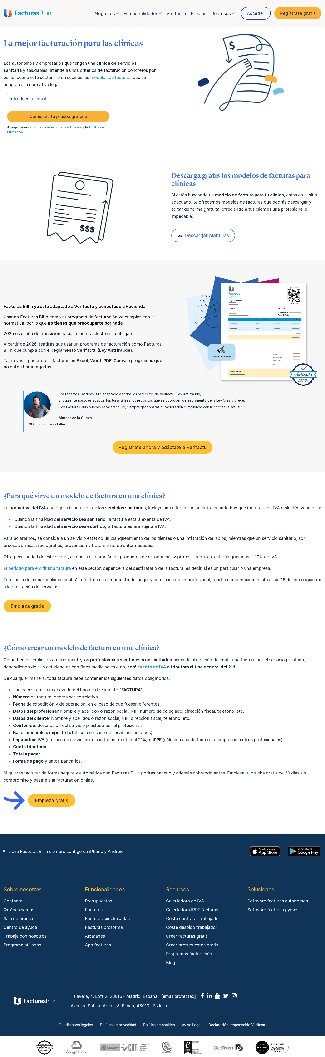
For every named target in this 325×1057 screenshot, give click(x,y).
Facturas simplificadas (107, 918)
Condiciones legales (76, 1025)
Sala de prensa (18, 918)
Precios (199, 13)
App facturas (98, 944)
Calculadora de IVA (185, 900)
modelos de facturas (111, 77)
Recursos (221, 13)
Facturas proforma (104, 927)
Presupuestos (98, 900)
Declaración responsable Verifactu (237, 1025)
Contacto (13, 900)
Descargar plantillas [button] (207, 235)
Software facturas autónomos (277, 900)
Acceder (256, 13)
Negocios (105, 13)
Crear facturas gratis (187, 936)
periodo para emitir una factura (39, 568)
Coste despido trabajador (191, 927)
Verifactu (176, 13)
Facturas (94, 909)
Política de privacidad (118, 1025)
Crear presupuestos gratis (192, 944)
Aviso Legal (191, 1025)
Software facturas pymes (272, 909)
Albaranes (95, 936)
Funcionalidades (140, 13)
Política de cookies (159, 1025)
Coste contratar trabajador (193, 918)
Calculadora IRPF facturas (192, 909)
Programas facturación (189, 953)
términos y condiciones (64, 127)
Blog (170, 962)
